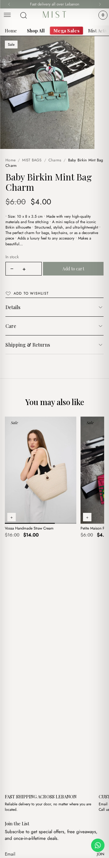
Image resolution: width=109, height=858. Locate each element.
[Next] (100, 4)
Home (11, 31)
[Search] (23, 15)
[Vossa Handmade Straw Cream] (40, 470)
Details (12, 307)
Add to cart (73, 269)
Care (10, 326)
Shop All (36, 31)
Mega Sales (66, 31)
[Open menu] (7, 15)
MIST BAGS (31, 160)
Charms (54, 160)
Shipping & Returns (27, 345)
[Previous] (9, 4)
